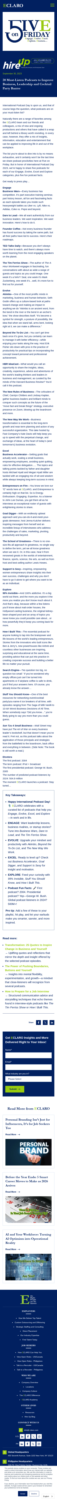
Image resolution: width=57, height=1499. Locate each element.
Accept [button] (22, 1493)
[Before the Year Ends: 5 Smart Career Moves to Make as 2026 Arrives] (28, 1199)
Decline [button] (34, 1493)
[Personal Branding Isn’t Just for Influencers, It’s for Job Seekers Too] (28, 1141)
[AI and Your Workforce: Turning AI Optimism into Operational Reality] (28, 1256)
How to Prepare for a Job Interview (27, 991)
